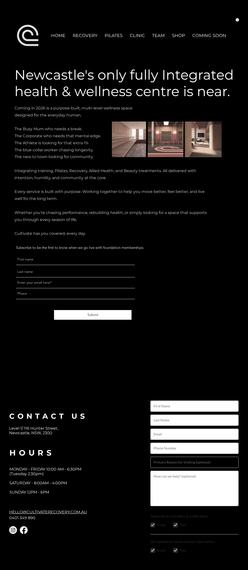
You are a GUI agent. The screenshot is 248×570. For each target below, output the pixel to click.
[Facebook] (24, 530)
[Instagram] (13, 530)
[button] (237, 20)
